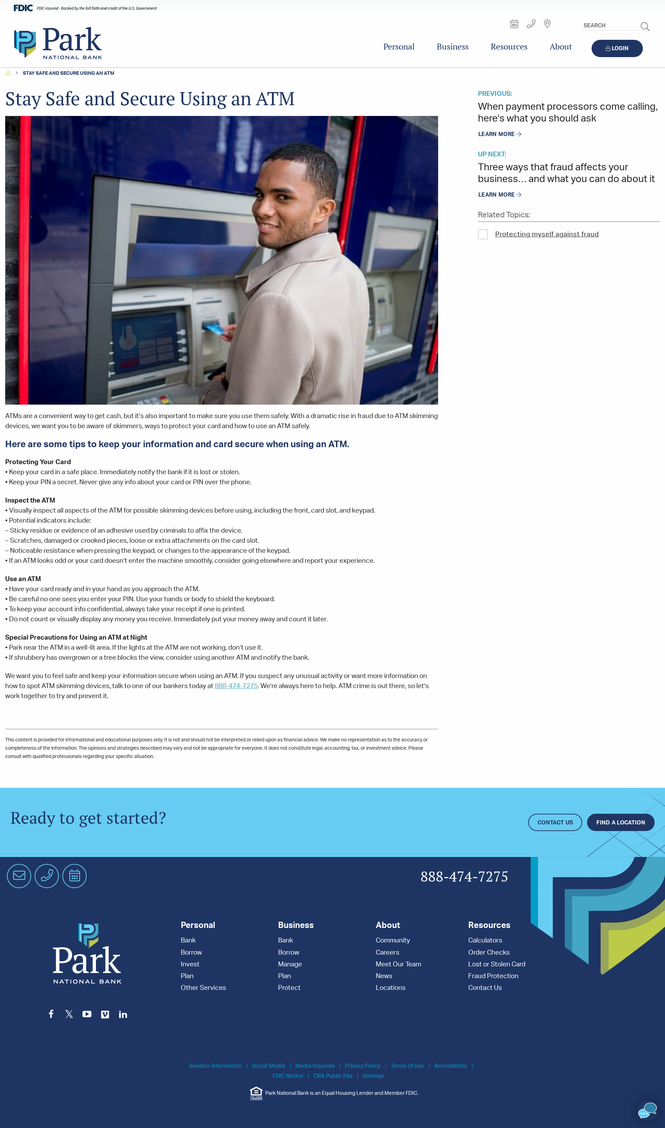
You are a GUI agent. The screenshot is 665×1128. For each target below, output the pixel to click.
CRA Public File (332, 1076)
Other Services (203, 988)
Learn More (496, 134)
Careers (387, 952)
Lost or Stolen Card (496, 964)
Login (620, 48)
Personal (399, 46)
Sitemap (373, 1076)
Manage (290, 964)
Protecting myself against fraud (547, 234)
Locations (391, 988)
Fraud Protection (493, 976)
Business (453, 46)
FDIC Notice (288, 1076)
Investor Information (215, 1066)
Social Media (268, 1066)
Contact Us (555, 822)
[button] (647, 1110)
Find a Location (620, 822)
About (561, 46)
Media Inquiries (315, 1066)
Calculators (485, 940)
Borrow (191, 952)
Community (393, 940)
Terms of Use (407, 1066)
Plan (187, 976)
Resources (509, 46)
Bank (188, 940)
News (384, 976)
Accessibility (450, 1066)
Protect (289, 988)
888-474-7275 (236, 686)
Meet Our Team (398, 964)
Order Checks (489, 952)
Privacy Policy (362, 1066)
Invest (190, 964)
